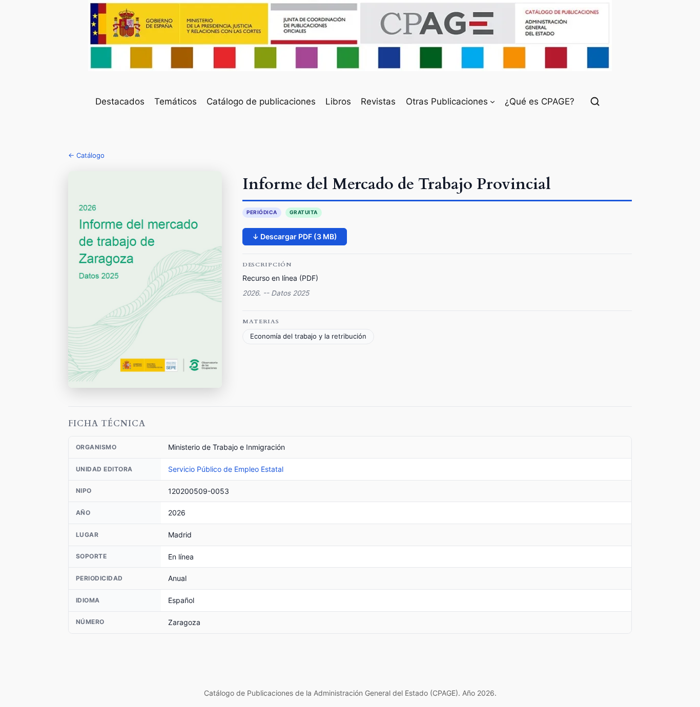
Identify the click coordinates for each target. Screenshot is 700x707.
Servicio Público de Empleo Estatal (225, 469)
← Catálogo (86, 155)
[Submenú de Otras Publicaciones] (492, 101)
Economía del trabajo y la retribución (308, 336)
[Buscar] (595, 101)
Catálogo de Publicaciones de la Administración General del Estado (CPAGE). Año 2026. (350, 693)
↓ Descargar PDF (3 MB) (294, 236)
